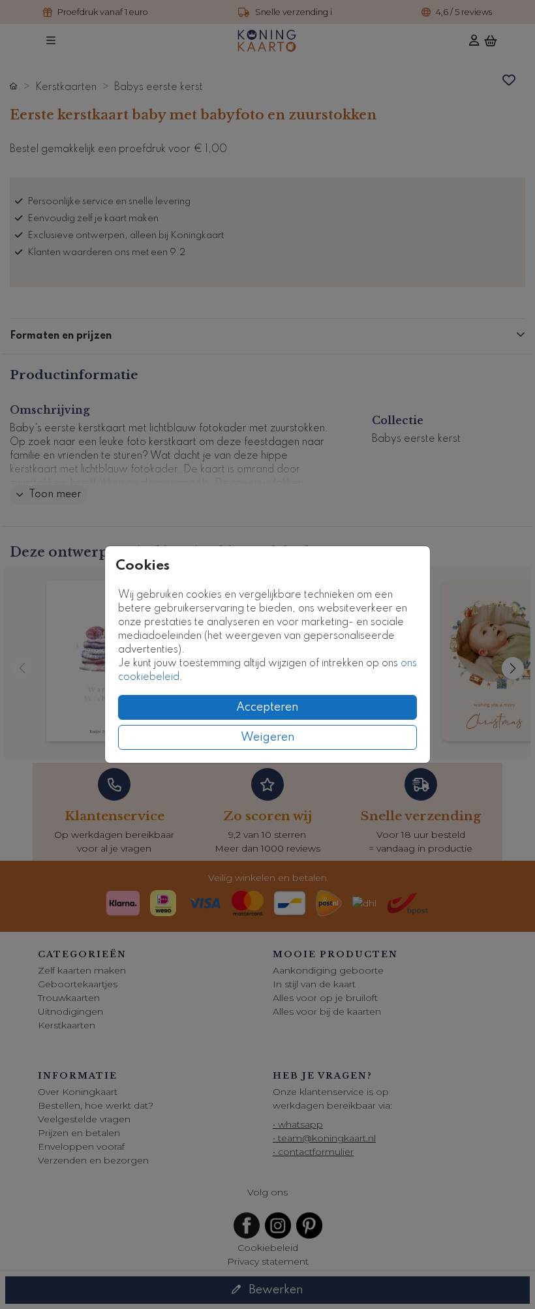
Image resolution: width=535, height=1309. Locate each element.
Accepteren (267, 707)
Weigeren (268, 737)
